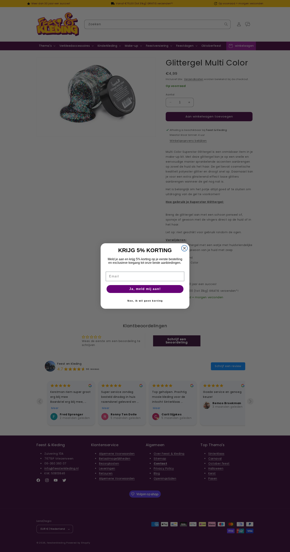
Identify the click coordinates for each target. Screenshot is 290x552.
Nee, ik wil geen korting (145, 300)
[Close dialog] (184, 248)
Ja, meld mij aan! (145, 289)
